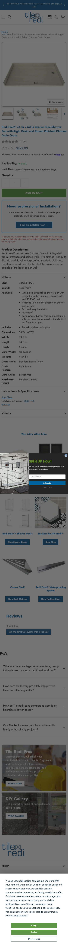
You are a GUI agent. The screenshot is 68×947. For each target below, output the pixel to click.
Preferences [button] (20, 915)
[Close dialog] (66, 455)
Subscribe (47, 483)
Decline (34, 932)
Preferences (34, 939)
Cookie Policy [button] (53, 908)
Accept (34, 925)
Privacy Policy (47, 487)
